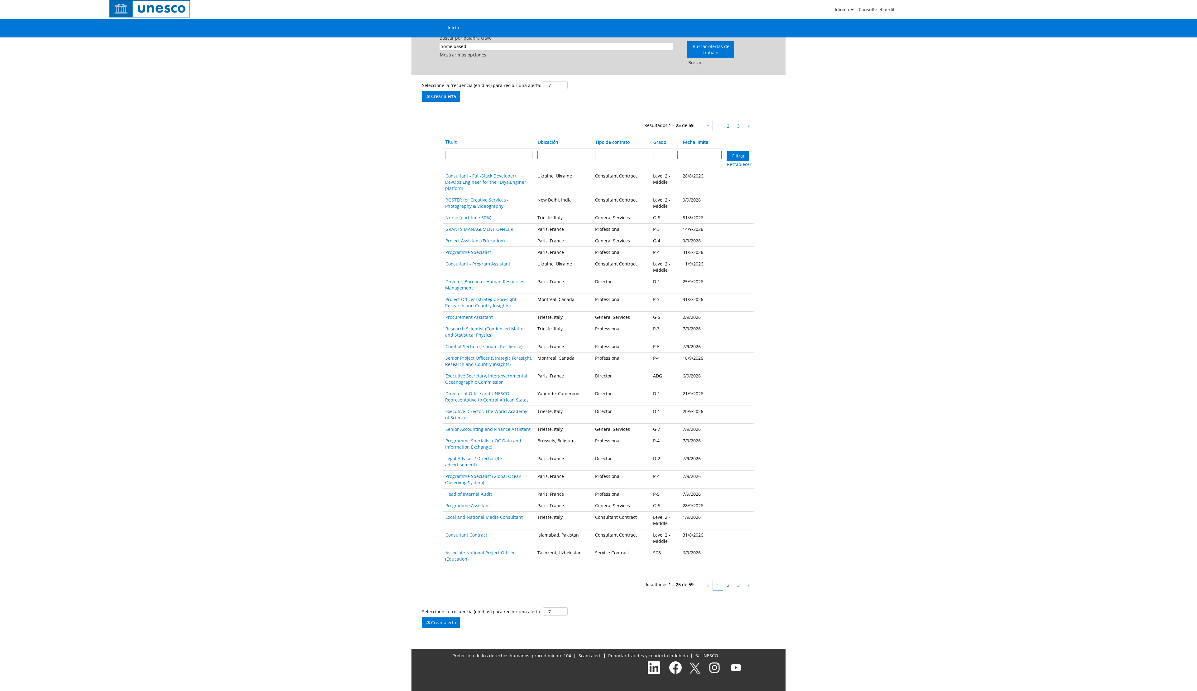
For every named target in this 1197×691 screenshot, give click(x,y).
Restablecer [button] (739, 164)
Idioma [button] (842, 9)
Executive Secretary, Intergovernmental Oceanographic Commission (486, 379)
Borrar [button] (695, 63)
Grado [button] (659, 142)
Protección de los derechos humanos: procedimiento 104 (511, 656)
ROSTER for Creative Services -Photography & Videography (477, 203)
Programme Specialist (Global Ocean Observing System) (483, 479)
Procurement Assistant (469, 317)
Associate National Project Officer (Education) (480, 556)
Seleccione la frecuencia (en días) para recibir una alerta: (481, 85)
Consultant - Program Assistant (477, 264)
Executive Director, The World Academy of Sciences (486, 414)
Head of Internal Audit (468, 494)
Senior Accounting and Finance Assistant (488, 429)
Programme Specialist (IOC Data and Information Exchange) (483, 444)
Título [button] (451, 142)
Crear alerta (443, 96)
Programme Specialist (468, 252)
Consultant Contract (466, 535)
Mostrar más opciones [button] (463, 55)
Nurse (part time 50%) (468, 218)
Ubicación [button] (548, 142)
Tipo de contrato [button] (612, 142)
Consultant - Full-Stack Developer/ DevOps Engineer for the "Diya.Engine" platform (485, 182)
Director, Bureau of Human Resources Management (484, 285)
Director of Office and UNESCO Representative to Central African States (487, 397)
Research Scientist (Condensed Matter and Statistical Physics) (485, 332)
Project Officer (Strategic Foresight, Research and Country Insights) (481, 302)
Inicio (453, 28)
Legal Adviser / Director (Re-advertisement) (474, 461)
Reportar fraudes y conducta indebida (648, 656)
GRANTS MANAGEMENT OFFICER (479, 229)
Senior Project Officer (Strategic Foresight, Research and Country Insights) (488, 361)
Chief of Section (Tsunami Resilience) (483, 346)
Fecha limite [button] (695, 142)
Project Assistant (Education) (475, 241)
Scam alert (590, 656)
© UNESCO (706, 656)
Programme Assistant (467, 506)
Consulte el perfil (876, 9)
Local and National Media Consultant (484, 517)
